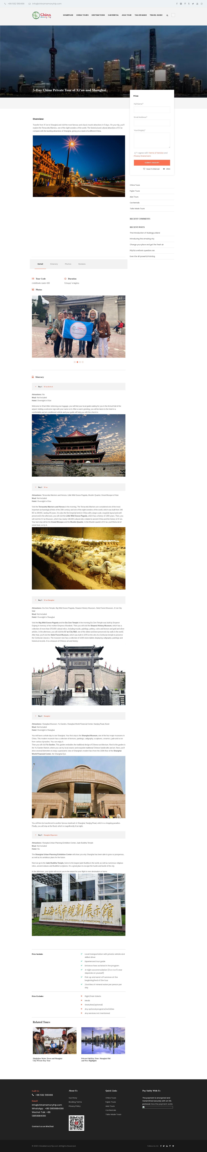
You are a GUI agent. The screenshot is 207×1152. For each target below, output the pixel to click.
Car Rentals (134, 202)
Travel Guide (156, 15)
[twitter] (193, 3)
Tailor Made (141, 15)
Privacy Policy (74, 1106)
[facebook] (177, 3)
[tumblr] (189, 3)
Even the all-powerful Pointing (142, 256)
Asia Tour (127, 15)
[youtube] (197, 3)
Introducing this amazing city (142, 239)
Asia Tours (134, 197)
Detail (40, 264)
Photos (68, 264)
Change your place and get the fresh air (147, 244)
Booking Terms (75, 1102)
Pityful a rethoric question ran (142, 250)
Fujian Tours (135, 191)
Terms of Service (156, 153)
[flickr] (181, 3)
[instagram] (202, 3)
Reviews (82, 264)
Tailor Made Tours (137, 208)
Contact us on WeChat (43, 1126)
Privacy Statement (142, 156)
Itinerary (54, 264)
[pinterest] (185, 3)
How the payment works (162, 1104)
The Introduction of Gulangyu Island (145, 233)
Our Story (73, 1098)
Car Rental (113, 15)
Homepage (68, 15)
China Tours (82, 15)
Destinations (98, 15)
